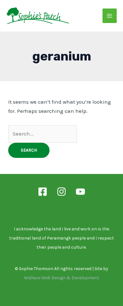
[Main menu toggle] (109, 16)
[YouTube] (80, 191)
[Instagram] (61, 191)
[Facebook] (42, 191)
